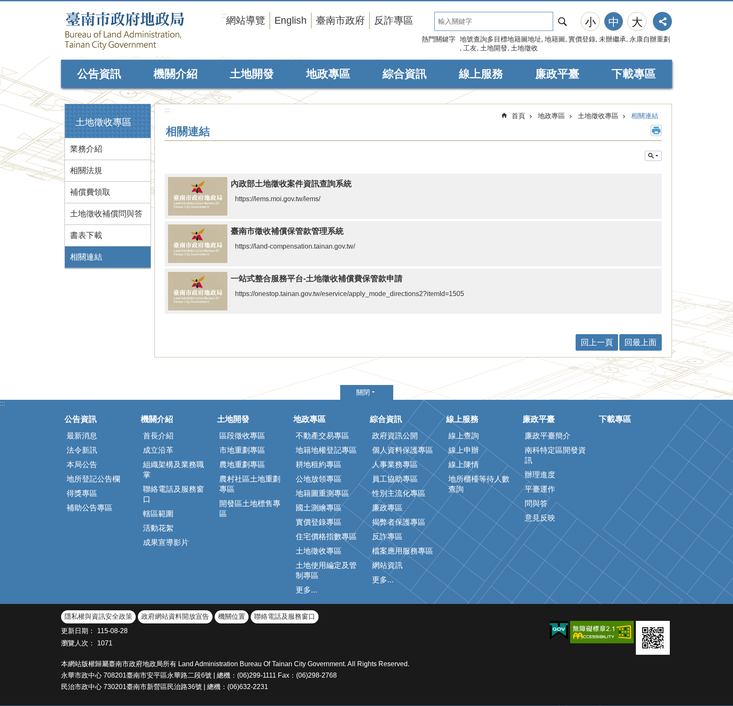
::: (63, 107)
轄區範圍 (158, 513)
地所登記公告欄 (93, 479)
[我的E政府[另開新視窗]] (559, 630)
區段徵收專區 (242, 436)
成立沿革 (158, 450)
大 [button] (637, 22)
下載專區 (634, 74)
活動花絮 (158, 528)
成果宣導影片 (166, 542)
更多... (306, 590)
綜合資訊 (405, 74)
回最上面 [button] (640, 342)
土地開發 (493, 48)
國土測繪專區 (318, 508)
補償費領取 (90, 192)
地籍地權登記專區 (326, 450)
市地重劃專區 (242, 450)
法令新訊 (82, 450)
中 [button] (613, 22)
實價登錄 (582, 39)
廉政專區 (387, 508)
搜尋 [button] (562, 21)
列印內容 (656, 130)
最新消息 (82, 436)
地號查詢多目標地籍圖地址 (500, 39)
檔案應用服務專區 (402, 551)
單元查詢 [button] (653, 156)
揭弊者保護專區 (398, 522)
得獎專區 (82, 493)
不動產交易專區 (322, 436)
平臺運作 (540, 489)
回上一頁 (597, 342)
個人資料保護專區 (402, 450)
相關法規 (86, 170)
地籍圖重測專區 (322, 493)
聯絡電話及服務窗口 (173, 494)
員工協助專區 (395, 479)
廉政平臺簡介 (548, 436)
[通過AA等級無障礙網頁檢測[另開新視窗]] (602, 632)
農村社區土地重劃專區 (249, 484)
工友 (470, 48)
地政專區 (328, 74)
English (290, 20)
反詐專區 (393, 20)
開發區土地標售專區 (249, 508)
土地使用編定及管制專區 (326, 570)
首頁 (518, 115)
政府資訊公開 (395, 436)
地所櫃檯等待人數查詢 (478, 484)
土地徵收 (524, 48)
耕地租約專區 (318, 464)
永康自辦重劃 (649, 39)
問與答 (536, 503)
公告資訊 (99, 74)
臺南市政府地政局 (141, 30)
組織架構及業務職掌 (173, 469)
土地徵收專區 (598, 115)
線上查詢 (463, 436)
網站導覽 (245, 20)
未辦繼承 (612, 39)
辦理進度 (540, 475)
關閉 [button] (363, 392)
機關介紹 (176, 74)
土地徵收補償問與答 (106, 213)
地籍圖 (555, 39)
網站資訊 (387, 565)
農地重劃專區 (242, 464)
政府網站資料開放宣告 (175, 616)
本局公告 (82, 464)
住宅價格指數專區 (326, 536)
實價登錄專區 (318, 522)
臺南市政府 (340, 20)
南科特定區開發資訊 (555, 455)
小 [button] (590, 22)
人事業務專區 (395, 464)
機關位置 (231, 616)
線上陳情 (463, 464)
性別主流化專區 (398, 493)
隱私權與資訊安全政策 (98, 616)
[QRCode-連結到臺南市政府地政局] (653, 638)
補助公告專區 (89, 508)
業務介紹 (86, 148)
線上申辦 (463, 450)
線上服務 (481, 74)
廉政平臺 (557, 74)
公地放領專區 (318, 479)
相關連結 (86, 256)
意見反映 (540, 518)
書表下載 (86, 235)
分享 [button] (662, 21)
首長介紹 (158, 436)
